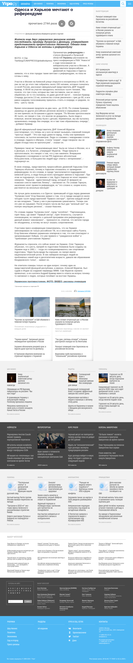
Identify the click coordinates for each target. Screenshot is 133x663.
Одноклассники (79, 632)
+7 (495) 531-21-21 (105, 635)
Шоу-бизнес (38, 4)
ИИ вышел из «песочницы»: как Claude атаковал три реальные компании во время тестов (80, 572)
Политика (50, 4)
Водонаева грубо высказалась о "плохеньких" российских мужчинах (70, 355)
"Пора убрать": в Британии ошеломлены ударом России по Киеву (111, 551)
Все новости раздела (13, 414)
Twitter (76, 636)
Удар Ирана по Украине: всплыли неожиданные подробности (18, 544)
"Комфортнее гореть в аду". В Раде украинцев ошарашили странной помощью (49, 572)
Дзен (74, 640)
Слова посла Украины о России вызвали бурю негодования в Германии (50, 551)
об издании (43, 628)
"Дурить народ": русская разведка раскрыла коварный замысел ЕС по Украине (79, 552)
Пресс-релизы (88, 4)
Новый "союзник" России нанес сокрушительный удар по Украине (49, 544)
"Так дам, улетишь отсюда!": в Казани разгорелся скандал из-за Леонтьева (71, 340)
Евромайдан (25, 4)
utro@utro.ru (103, 636)
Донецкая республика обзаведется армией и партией (44, 34)
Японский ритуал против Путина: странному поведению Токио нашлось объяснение (111, 572)
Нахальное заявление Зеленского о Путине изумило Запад (79, 564)
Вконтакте (77, 628)
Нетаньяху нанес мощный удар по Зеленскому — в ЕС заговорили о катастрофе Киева (18, 565)
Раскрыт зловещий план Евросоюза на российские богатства (71, 347)
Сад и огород (74, 4)
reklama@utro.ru (104, 643)
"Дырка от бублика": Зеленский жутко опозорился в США (111, 544)
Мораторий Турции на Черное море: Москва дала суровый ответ (18, 571)
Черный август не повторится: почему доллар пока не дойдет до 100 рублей (19, 558)
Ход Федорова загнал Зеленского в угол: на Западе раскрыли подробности (111, 564)
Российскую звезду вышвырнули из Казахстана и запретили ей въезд (49, 564)
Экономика (61, 4)
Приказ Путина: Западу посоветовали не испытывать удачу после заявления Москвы (81, 545)
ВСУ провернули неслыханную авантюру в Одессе (51, 558)
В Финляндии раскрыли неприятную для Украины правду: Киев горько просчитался (20, 552)
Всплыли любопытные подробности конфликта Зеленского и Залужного (79, 558)
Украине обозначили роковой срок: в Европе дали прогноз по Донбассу (30, 347)
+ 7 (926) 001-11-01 (105, 641)
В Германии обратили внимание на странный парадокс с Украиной (29, 355)
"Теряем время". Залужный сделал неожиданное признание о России (29, 340)
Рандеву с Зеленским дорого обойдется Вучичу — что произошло (111, 558)
